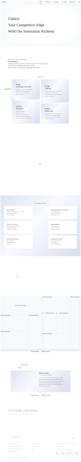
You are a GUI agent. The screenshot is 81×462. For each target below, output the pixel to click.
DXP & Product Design (13, 443)
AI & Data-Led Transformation (14, 446)
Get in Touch (14, 436)
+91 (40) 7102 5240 (60, 449)
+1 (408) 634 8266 (69, 449)
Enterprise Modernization (13, 451)
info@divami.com (60, 446)
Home (41, 1)
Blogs (33, 448)
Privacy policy (76, 457)
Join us (33, 451)
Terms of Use (69, 457)
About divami (72, 1)
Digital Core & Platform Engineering (16, 448)
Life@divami (35, 443)
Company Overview (36, 446)
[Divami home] (4, 1)
